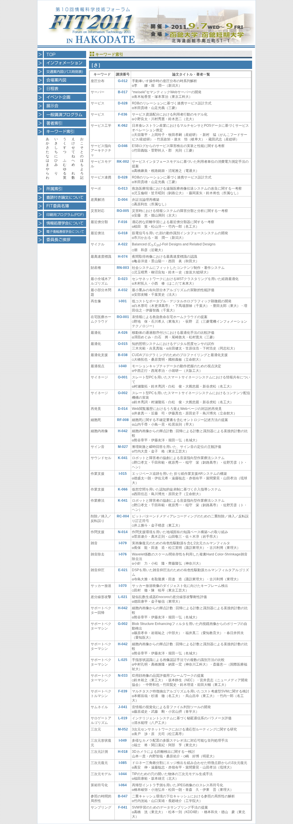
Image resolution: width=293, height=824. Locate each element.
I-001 (123, 301)
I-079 (123, 543)
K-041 (123, 458)
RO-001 (123, 317)
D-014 (123, 409)
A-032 (123, 290)
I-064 (123, 785)
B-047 (123, 796)
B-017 (123, 92)
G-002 (123, 624)
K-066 (123, 489)
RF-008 (123, 420)
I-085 (123, 763)
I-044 (123, 774)
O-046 (123, 146)
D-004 (123, 200)
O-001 (123, 377)
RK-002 (123, 162)
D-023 (123, 279)
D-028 (123, 103)
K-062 (123, 126)
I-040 (123, 366)
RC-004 (123, 516)
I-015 (123, 474)
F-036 (122, 114)
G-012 (123, 81)
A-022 (123, 244)
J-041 (122, 707)
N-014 (123, 532)
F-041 (122, 807)
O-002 (123, 393)
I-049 (123, 740)
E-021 (123, 570)
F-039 (122, 691)
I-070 (123, 586)
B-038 (123, 355)
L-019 (122, 718)
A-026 (123, 333)
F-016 (122, 222)
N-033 (123, 676)
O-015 (123, 344)
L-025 (122, 660)
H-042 (123, 431)
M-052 (123, 729)
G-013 (123, 188)
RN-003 (123, 268)
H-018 (123, 752)
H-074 (123, 257)
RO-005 (123, 211)
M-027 (123, 447)
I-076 (123, 554)
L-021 (122, 597)
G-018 (123, 233)
